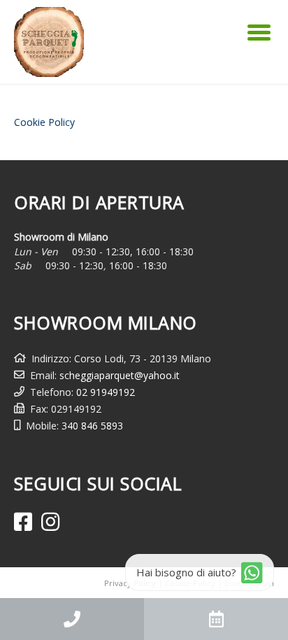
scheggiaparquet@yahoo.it (119, 375)
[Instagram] (50, 521)
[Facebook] (23, 521)
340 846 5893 (92, 425)
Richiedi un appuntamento (216, 619)
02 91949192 (105, 392)
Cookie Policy (44, 122)
